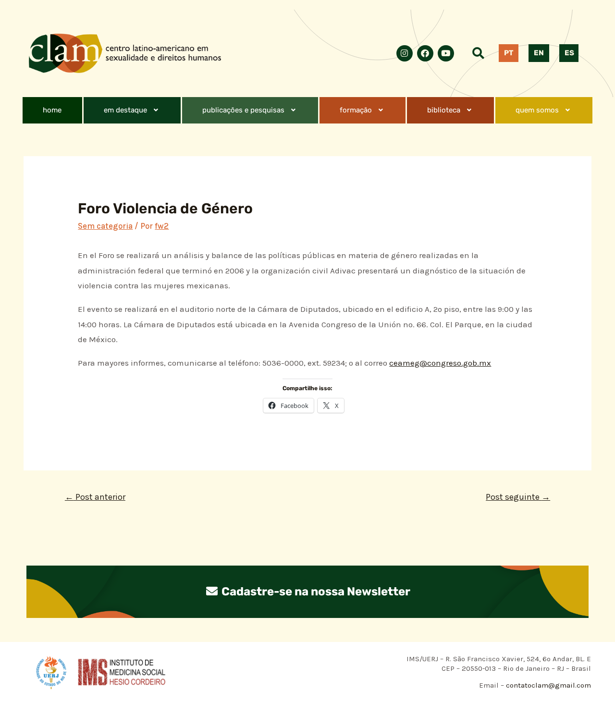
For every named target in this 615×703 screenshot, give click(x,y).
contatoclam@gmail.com (547, 685)
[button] (132, 110)
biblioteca (443, 110)
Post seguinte (518, 497)
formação (356, 110)
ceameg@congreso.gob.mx (440, 363)
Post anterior (95, 497)
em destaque (125, 110)
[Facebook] (425, 53)
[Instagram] (404, 53)
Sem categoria (105, 226)
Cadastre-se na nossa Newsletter (314, 591)
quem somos (537, 110)
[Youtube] (446, 53)
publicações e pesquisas (243, 110)
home (52, 110)
